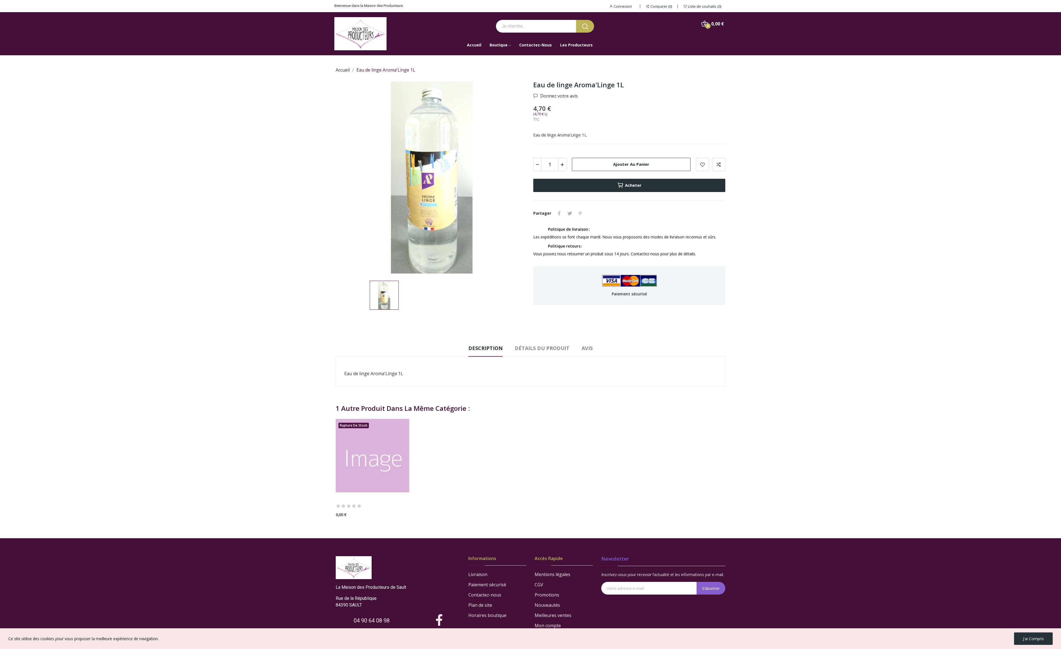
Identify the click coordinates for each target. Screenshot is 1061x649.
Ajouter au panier (631, 164)
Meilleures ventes (553, 615)
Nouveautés (547, 605)
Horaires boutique (487, 615)
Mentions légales (552, 574)
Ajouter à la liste (702, 164)
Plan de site (480, 605)
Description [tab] (485, 348)
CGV (539, 585)
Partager (559, 213)
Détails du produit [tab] (542, 348)
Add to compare (718, 164)
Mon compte (548, 625)
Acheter (633, 185)
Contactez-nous (484, 595)
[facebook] (439, 620)
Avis (587, 348)
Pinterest (580, 213)
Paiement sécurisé (487, 585)
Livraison (477, 574)
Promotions (547, 595)
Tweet (569, 213)
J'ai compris (1033, 638)
